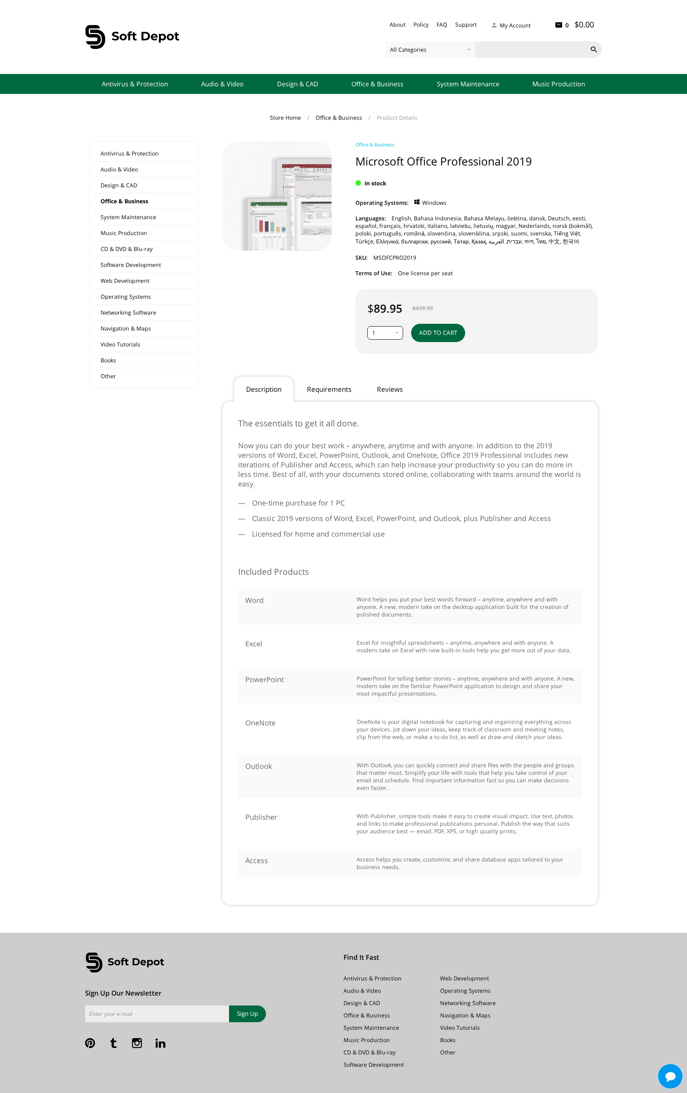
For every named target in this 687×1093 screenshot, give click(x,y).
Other (108, 376)
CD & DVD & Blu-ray (127, 249)
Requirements (329, 389)
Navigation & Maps (126, 328)
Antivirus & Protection (135, 84)
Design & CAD (297, 84)
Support (466, 24)
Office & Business (377, 84)
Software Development (131, 264)
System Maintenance (468, 84)
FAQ (442, 24)
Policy (421, 24)
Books (108, 360)
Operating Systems (126, 296)
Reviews (390, 389)
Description (263, 389)
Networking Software (128, 312)
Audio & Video (222, 84)
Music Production (558, 84)
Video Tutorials (120, 344)
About (398, 24)
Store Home (286, 117)
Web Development (125, 280)
